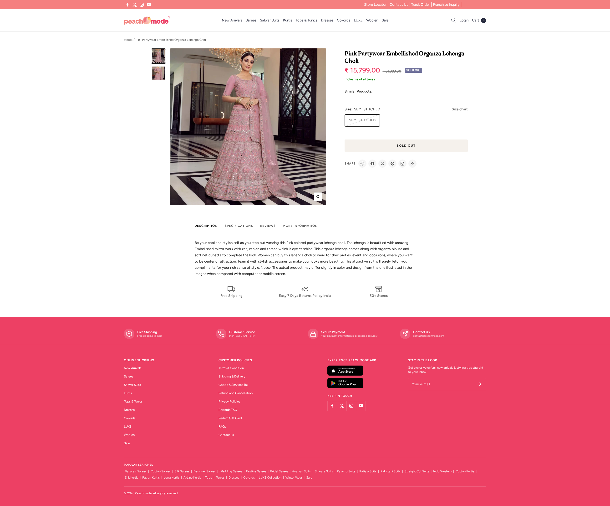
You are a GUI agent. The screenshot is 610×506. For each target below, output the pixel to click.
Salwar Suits (270, 20)
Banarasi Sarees (136, 471)
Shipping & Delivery (232, 376)
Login (464, 20)
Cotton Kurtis (465, 471)
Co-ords (343, 20)
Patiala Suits (367, 471)
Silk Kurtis (131, 477)
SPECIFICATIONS (239, 225)
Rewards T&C (228, 410)
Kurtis (287, 20)
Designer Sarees (204, 471)
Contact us (226, 435)
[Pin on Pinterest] (392, 164)
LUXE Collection (270, 477)
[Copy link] (412, 164)
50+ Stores (379, 296)
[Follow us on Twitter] (134, 4)
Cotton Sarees (161, 471)
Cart (478, 20)
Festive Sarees (256, 471)
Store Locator (375, 4)
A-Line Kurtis (192, 477)
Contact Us (399, 4)
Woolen (372, 20)
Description (206, 225)
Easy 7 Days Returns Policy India (305, 296)
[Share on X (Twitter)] (382, 164)
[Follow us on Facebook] (127, 4)
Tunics (220, 477)
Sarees (251, 20)
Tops (208, 477)
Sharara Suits (324, 471)
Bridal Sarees (279, 471)
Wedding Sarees (231, 471)
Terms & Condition (231, 368)
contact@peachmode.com (428, 335)
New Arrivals (232, 20)
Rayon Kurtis (151, 477)
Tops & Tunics (306, 20)
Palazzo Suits (346, 471)
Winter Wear (293, 477)
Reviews (268, 225)
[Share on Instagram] (402, 164)
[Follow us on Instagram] (141, 4)
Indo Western (442, 471)
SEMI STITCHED (362, 120)
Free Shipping (231, 296)
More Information (300, 225)
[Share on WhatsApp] (362, 164)
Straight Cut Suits (417, 471)
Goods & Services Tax (233, 385)
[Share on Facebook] (372, 164)
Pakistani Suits (391, 471)
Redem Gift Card (230, 418)
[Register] (479, 384)
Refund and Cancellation (236, 393)
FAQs (222, 426)
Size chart (460, 109)
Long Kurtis (171, 477)
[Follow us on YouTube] (148, 4)
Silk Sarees (182, 471)
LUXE (358, 20)
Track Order (420, 4)
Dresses (327, 20)
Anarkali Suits (301, 471)
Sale (385, 20)
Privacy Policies (229, 401)
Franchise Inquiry (446, 4)
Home (128, 39)
